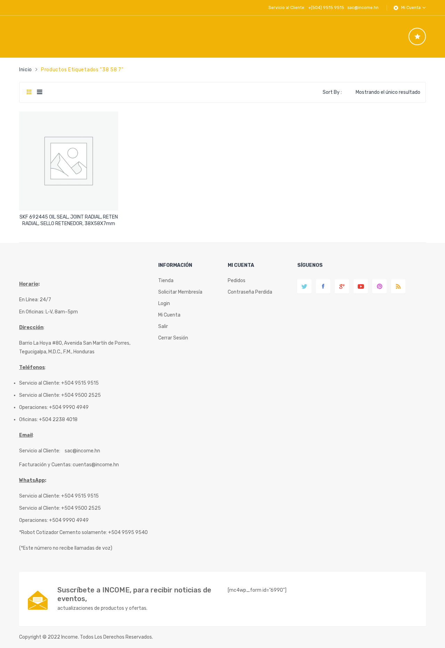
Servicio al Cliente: (39, 451)
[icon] (417, 36)
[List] (39, 92)
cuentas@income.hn (96, 465)
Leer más (69, 221)
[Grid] (29, 92)
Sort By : (332, 92)
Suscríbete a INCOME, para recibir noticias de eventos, (134, 594)
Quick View (70, 199)
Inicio (25, 70)
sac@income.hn (363, 7)
